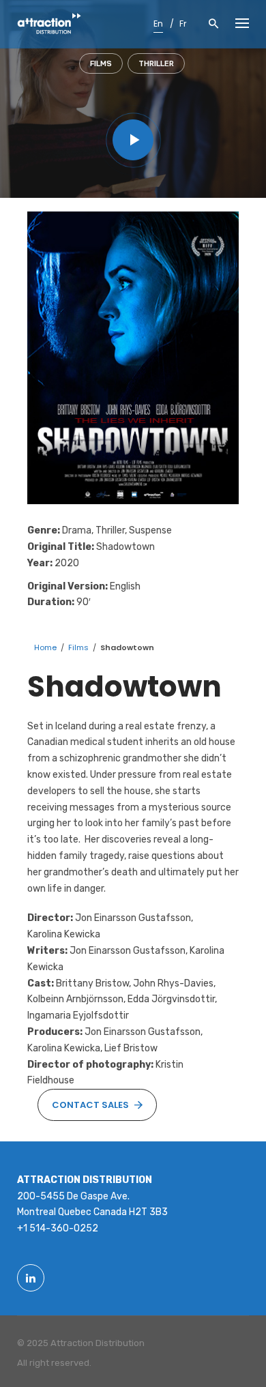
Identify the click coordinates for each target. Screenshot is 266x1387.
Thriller (156, 63)
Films (101, 63)
